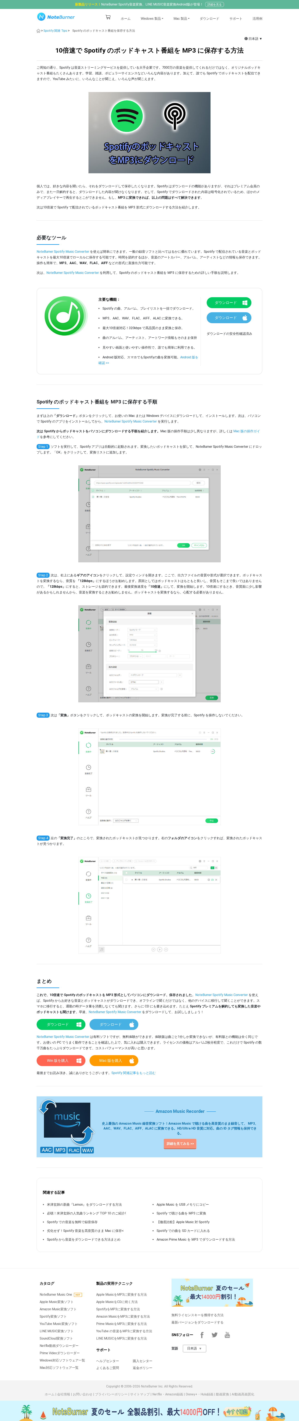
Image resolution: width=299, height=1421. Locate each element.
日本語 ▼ (255, 39)
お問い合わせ (82, 1394)
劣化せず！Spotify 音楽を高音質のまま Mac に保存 (84, 1231)
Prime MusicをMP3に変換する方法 (121, 1324)
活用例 (257, 19)
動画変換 (222, 1394)
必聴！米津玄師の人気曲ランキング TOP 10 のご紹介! (88, 1213)
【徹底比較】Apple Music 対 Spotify (183, 1222)
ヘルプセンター (107, 1361)
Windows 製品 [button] (151, 19)
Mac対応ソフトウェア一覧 (59, 1368)
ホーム (126, 19)
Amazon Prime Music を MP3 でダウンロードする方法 (196, 1239)
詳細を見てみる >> (180, 1144)
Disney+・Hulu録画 (199, 1394)
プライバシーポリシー (111, 1394)
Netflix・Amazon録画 (167, 1394)
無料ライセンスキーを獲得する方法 (197, 1315)
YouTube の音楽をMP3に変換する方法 (124, 1331)
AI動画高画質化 (243, 1394)
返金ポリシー (142, 1368)
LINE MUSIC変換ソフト (57, 1331)
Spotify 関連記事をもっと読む (133, 1073)
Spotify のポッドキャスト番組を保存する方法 (103, 31)
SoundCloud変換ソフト (56, 1338)
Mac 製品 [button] (180, 19)
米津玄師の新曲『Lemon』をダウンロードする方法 (84, 1204)
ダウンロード (209, 19)
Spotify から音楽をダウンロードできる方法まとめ (83, 1239)
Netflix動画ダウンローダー (59, 1346)
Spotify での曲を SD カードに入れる (183, 1231)
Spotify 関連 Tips (56, 31)
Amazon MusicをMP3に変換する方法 (123, 1316)
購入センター (142, 1361)
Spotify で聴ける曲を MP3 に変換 (181, 1213)
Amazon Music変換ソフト (58, 1309)
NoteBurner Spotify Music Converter (63, 252)
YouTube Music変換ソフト (59, 1324)
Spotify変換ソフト (53, 1316)
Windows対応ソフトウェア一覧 (62, 1360)
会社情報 (63, 1394)
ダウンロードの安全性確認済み (229, 334)
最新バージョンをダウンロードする (197, 1322)
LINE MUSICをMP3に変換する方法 (121, 1338)
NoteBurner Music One (56, 1294)
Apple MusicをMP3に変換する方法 (121, 1294)
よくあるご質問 (107, 1368)
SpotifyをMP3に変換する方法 (118, 1309)
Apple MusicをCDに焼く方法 (117, 1302)
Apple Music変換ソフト (57, 1302)
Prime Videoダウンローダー (60, 1353)
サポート (235, 19)
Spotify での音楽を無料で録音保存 (72, 1222)
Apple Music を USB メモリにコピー (183, 1204)
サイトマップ (140, 1394)
